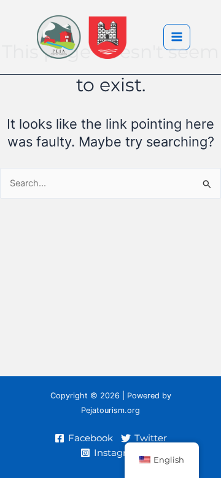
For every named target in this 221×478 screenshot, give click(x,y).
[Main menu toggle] (176, 37)
